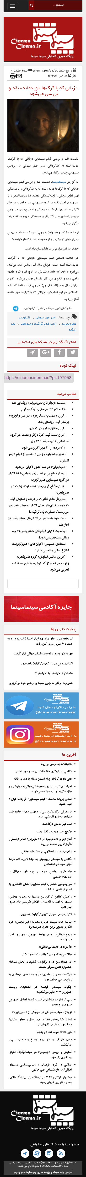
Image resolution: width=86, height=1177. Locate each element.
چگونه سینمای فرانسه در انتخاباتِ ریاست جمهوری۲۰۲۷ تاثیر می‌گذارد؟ (40, 990)
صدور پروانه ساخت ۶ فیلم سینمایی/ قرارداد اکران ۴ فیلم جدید (40, 802)
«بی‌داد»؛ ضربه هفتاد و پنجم (54, 1032)
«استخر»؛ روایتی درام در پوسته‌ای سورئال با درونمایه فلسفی (40, 874)
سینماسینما (59, 182)
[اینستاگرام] (49, 1153)
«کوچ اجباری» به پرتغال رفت (54, 831)
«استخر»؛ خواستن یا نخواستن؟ (54, 673)
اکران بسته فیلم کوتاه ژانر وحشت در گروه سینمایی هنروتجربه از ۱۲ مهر (39, 438)
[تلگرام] (25, 1153)
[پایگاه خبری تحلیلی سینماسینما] (43, 41)
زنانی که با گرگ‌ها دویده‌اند (38, 324)
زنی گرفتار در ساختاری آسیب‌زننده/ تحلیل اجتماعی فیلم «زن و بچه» (40, 1002)
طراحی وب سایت (62, 1172)
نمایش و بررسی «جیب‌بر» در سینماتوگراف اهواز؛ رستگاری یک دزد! (40, 1055)
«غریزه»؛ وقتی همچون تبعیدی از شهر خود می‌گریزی (41, 683)
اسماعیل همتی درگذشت (57, 824)
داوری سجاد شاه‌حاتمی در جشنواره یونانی (47, 851)
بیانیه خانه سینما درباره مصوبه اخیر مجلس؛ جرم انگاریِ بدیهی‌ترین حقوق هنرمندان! (40, 924)
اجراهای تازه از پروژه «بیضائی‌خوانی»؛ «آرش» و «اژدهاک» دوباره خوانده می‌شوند (40, 789)
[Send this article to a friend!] (19, 76)
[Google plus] (45, 353)
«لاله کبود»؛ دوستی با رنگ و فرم (43, 409)
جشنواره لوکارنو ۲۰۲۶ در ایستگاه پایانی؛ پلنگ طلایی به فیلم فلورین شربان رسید (40, 1080)
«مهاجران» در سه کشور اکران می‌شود (40, 467)
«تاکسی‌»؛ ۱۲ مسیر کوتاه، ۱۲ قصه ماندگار (47, 954)
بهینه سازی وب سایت (38, 1172)
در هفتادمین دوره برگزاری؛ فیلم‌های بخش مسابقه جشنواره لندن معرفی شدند (40, 964)
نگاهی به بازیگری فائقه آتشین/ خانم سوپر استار (43, 771)
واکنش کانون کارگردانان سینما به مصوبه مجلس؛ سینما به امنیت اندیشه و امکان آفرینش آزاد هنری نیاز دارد (40, 902)
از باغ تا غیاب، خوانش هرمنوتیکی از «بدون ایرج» (42, 1012)
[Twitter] (72, 353)
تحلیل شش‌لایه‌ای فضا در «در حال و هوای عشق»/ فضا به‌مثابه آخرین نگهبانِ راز (40, 1022)
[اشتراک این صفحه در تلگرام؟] (32, 353)
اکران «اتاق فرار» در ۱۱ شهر (46, 429)
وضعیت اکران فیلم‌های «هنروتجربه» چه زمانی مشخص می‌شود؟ (40, 534)
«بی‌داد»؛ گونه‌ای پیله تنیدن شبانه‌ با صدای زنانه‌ (43, 779)
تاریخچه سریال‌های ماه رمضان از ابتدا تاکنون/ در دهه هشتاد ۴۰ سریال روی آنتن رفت (40, 641)
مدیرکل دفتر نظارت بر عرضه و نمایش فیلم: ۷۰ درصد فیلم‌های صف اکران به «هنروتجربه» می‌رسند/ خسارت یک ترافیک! (38, 505)
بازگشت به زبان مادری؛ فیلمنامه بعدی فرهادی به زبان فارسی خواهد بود (40, 977)
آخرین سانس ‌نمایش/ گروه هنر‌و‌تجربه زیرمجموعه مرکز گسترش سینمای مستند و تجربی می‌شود (40, 563)
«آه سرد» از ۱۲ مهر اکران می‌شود (43, 448)
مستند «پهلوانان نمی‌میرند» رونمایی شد (38, 403)
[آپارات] (37, 1153)
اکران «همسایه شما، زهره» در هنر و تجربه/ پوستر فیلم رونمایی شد (39, 419)
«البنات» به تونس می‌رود (56, 764)
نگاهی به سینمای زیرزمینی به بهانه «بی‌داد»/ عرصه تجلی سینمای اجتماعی (40, 862)
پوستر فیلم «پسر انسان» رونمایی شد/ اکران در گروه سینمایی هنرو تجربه (38, 477)
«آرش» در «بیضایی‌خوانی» (55, 947)
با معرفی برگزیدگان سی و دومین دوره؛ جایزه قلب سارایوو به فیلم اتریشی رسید (40, 814)
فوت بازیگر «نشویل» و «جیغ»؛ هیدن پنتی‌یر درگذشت (40, 1042)
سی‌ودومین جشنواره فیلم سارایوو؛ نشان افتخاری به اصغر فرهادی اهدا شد (40, 887)
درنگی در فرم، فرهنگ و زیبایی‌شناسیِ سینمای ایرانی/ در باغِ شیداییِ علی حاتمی (40, 1067)
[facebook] (59, 353)
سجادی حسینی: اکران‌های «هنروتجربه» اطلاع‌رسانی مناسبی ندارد (40, 547)
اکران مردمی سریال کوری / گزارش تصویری (47, 663)
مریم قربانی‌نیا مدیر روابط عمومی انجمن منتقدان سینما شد (40, 937)
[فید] (61, 1153)
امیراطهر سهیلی (46, 318)
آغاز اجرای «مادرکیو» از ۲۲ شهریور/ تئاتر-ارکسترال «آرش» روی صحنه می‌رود (40, 841)
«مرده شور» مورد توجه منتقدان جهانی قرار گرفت (43, 653)
